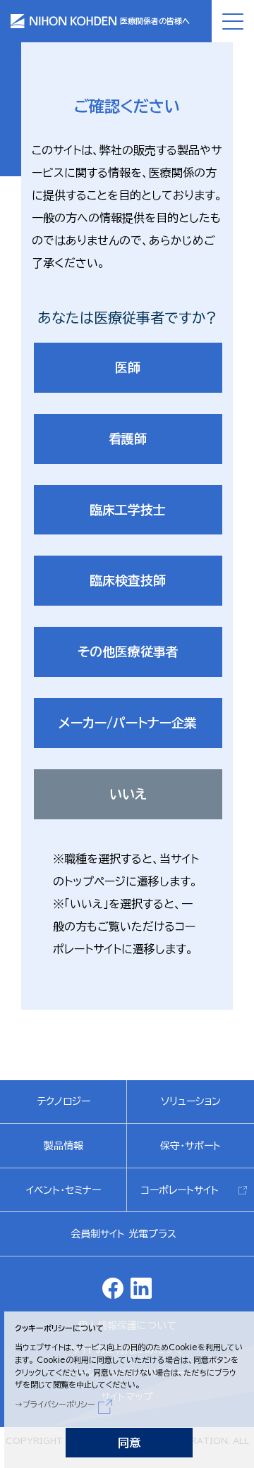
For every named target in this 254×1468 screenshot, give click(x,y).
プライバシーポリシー (59, 1404)
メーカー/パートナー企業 (128, 722)
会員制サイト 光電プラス (123, 1234)
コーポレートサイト (180, 1190)
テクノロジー (63, 1101)
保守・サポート (190, 1146)
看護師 (128, 438)
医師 (127, 367)
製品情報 (63, 1146)
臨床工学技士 (128, 509)
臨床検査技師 (128, 580)
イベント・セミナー (63, 1190)
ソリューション (191, 1101)
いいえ (128, 794)
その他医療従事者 (128, 651)
